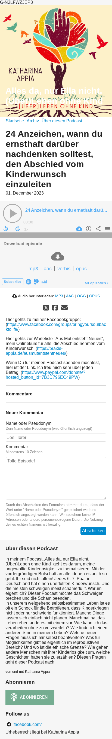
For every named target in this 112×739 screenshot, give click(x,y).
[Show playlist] (107, 228)
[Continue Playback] (12, 213)
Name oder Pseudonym (28, 423)
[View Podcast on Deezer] (44, 281)
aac (48, 268)
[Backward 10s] (5, 228)
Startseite (15, 121)
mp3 (33, 268)
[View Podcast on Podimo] (36, 281)
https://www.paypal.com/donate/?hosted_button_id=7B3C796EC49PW (45, 375)
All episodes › (96, 283)
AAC (70, 296)
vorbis (63, 268)
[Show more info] (88, 228)
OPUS (94, 296)
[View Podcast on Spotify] (28, 281)
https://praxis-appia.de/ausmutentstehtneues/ (36, 351)
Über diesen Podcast (62, 121)
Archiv (33, 121)
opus (81, 268)
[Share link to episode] (97, 228)
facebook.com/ (27, 724)
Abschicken (93, 530)
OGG (81, 296)
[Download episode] (78, 228)
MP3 (59, 296)
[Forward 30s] (17, 228)
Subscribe (12, 282)
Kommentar (17, 446)
